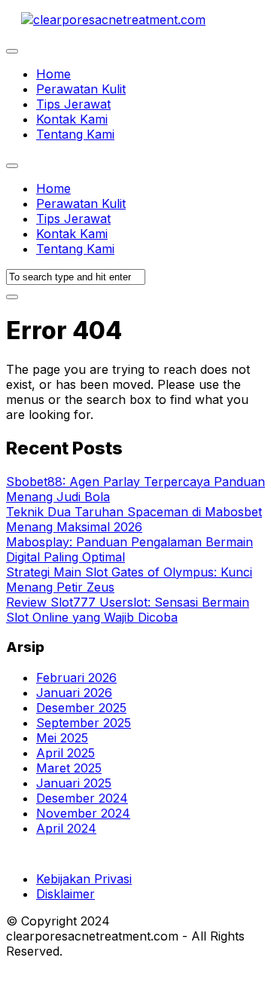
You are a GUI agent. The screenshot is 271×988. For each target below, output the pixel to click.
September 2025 (83, 722)
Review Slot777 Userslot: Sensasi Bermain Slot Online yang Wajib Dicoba (127, 610)
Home (53, 73)
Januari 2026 (74, 692)
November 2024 (83, 813)
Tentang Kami (75, 134)
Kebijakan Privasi (84, 878)
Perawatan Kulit (81, 88)
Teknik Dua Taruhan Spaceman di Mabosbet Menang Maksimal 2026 (134, 519)
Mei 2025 (62, 737)
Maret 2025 (69, 767)
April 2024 (66, 828)
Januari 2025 (73, 783)
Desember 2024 (82, 798)
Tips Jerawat (73, 104)
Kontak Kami (72, 119)
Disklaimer (65, 893)
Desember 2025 (81, 707)
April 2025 (65, 752)
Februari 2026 (76, 677)
